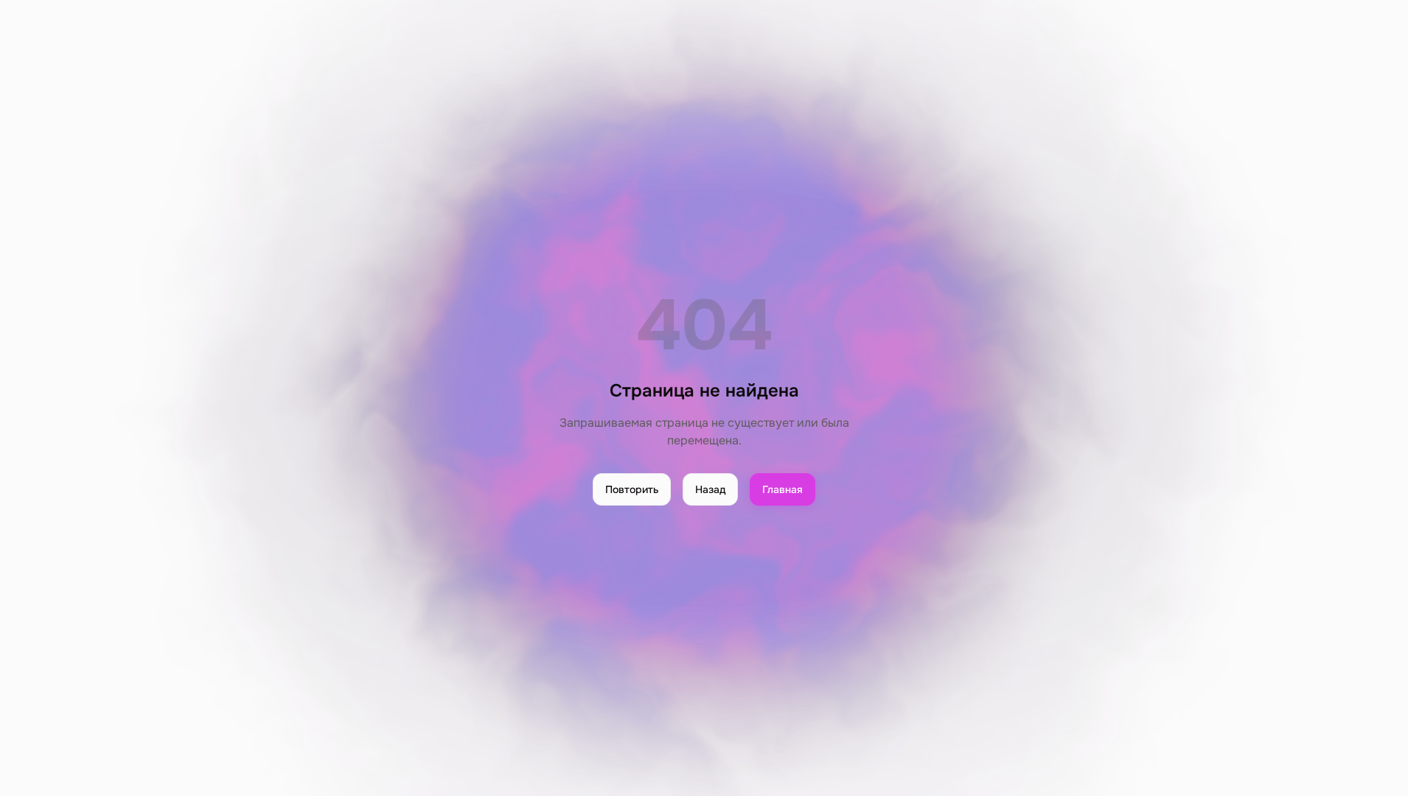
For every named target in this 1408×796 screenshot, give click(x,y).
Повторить (631, 489)
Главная (782, 489)
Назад (710, 489)
